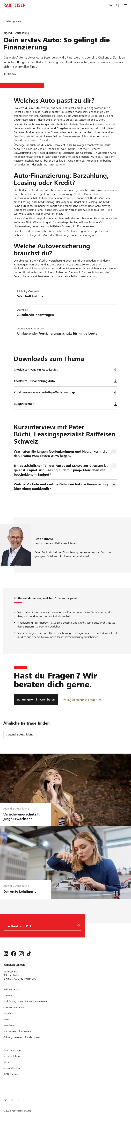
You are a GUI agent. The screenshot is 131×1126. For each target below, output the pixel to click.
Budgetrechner (24, 404)
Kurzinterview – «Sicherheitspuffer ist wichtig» (44, 392)
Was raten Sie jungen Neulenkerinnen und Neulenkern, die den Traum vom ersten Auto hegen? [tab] (61, 454)
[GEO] (78, 926)
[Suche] (117, 5)
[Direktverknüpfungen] (110, 5)
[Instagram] (21, 953)
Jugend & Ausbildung (20, 734)
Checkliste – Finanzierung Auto (34, 381)
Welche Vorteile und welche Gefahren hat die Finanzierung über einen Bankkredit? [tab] (61, 486)
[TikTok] (29, 953)
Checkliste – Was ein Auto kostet (35, 369)
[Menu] (125, 5)
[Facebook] (13, 953)
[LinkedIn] (6, 953)
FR (12, 1100)
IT (18, 1100)
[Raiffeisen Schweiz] (14, 5)
